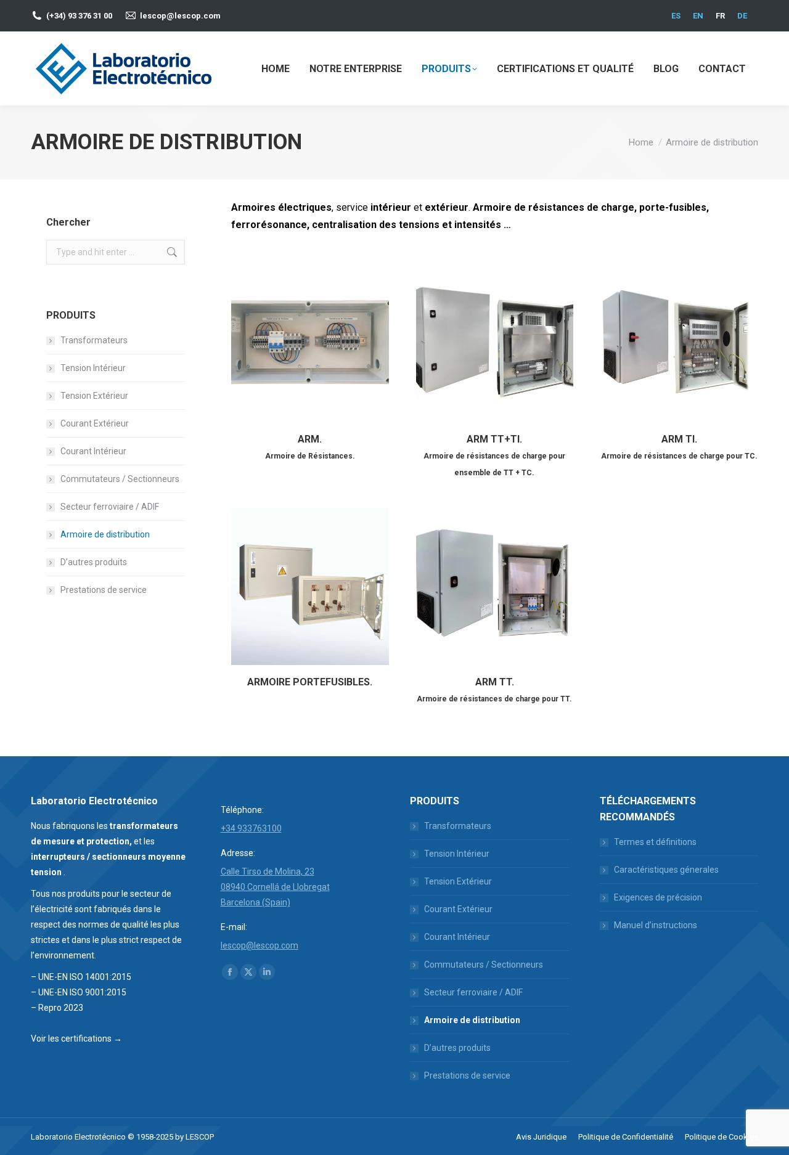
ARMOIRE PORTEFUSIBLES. (309, 682)
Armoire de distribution (105, 534)
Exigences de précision (658, 897)
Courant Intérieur (93, 451)
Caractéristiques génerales (666, 870)
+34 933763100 (251, 828)
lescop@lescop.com (180, 15)
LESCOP (200, 1136)
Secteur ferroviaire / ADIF (109, 507)
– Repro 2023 (57, 1008)
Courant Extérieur (94, 423)
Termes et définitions (655, 842)
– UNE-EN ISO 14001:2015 (81, 977)
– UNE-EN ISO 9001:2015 (78, 992)
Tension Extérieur (94, 396)
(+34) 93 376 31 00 (79, 15)
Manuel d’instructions (655, 925)
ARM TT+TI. (494, 455)
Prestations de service (103, 590)
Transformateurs (94, 340)
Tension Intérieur (93, 368)
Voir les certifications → (76, 1038)
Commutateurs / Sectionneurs (119, 479)
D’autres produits (93, 562)
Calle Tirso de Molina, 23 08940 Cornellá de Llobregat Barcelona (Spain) (275, 887)
